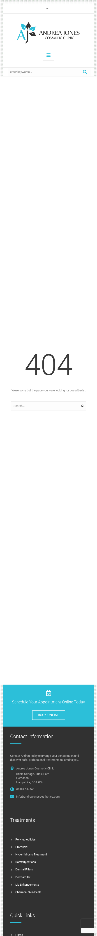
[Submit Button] (85, 72)
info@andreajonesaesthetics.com (38, 796)
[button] (48, 8)
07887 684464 (25, 789)
